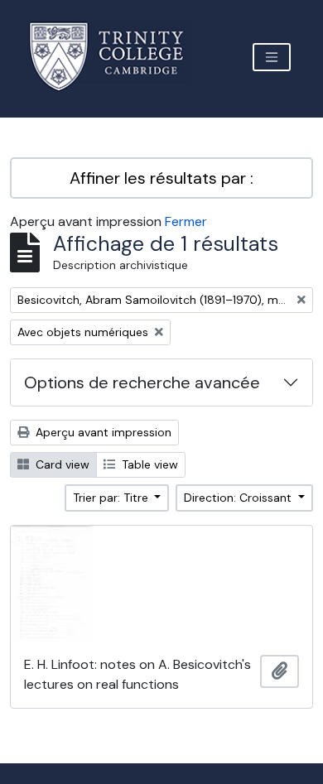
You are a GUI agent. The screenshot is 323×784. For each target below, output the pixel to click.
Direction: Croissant (239, 497)
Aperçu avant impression (101, 432)
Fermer (186, 221)
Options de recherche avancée (142, 382)
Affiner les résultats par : (161, 178)
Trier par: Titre (112, 497)
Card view (60, 464)
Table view (148, 464)
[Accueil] (116, 57)
